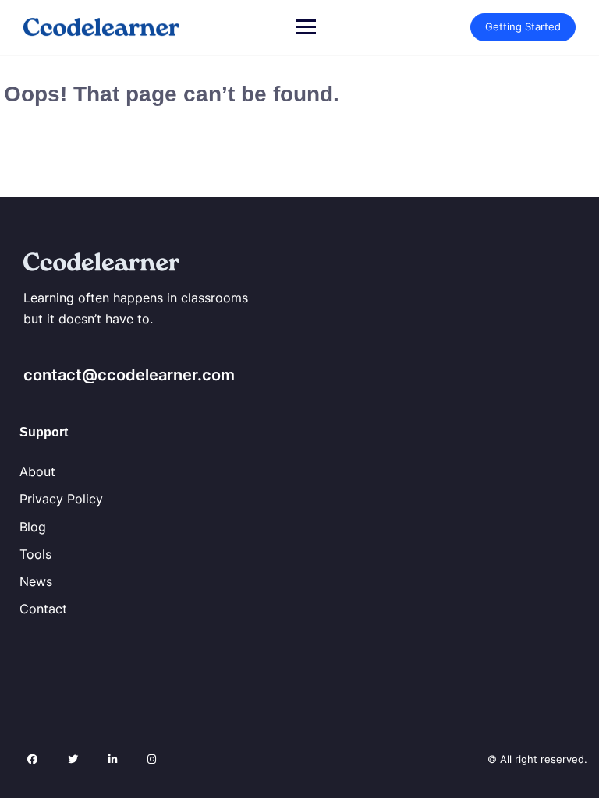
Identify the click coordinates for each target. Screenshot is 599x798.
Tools (35, 554)
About (37, 471)
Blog (32, 527)
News (35, 581)
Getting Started (523, 26)
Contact (43, 608)
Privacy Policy (61, 499)
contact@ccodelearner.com (129, 374)
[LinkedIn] (112, 759)
